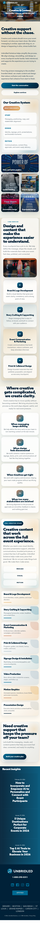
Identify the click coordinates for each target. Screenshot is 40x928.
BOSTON (16, 906)
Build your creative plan (15, 757)
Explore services (20, 93)
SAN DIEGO (28, 906)
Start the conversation (20, 85)
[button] (36, 3)
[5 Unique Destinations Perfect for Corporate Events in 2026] (20, 823)
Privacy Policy (32, 915)
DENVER (6, 906)
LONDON (20, 911)
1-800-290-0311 (20, 877)
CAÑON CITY (31, 909)
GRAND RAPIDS (16, 909)
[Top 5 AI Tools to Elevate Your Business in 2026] (20, 850)
